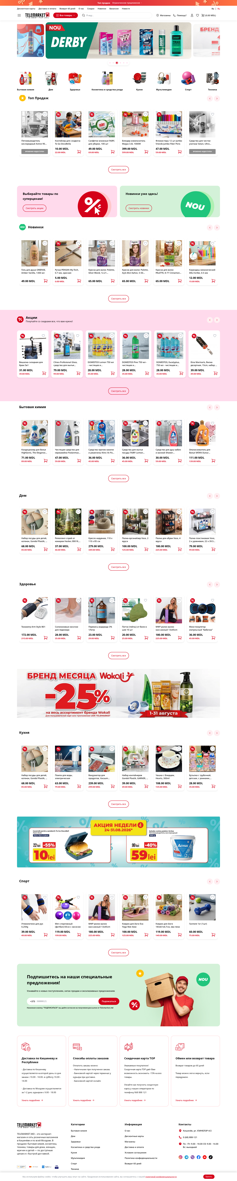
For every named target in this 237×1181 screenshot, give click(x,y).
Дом (73, 1136)
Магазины (165, 15)
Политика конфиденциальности (141, 1158)
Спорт (74, 1163)
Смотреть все (118, 169)
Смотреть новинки (139, 208)
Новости (126, 8)
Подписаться (109, 1001)
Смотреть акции (34, 208)
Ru (219, 8)
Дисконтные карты (26, 8)
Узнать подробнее (31, 1100)
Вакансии (114, 8)
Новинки (102, 8)
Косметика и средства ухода (85, 1147)
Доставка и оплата (47, 8)
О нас (81, 8)
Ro (213, 8)
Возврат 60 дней (67, 8)
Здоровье (76, 1141)
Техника (75, 1169)
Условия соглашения (135, 1152)
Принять (208, 1177)
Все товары (66, 15)
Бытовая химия (79, 1130)
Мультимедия (78, 1158)
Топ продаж (104, 3)
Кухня (74, 1152)
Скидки (90, 8)
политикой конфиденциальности (161, 1176)
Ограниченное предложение (126, 3)
